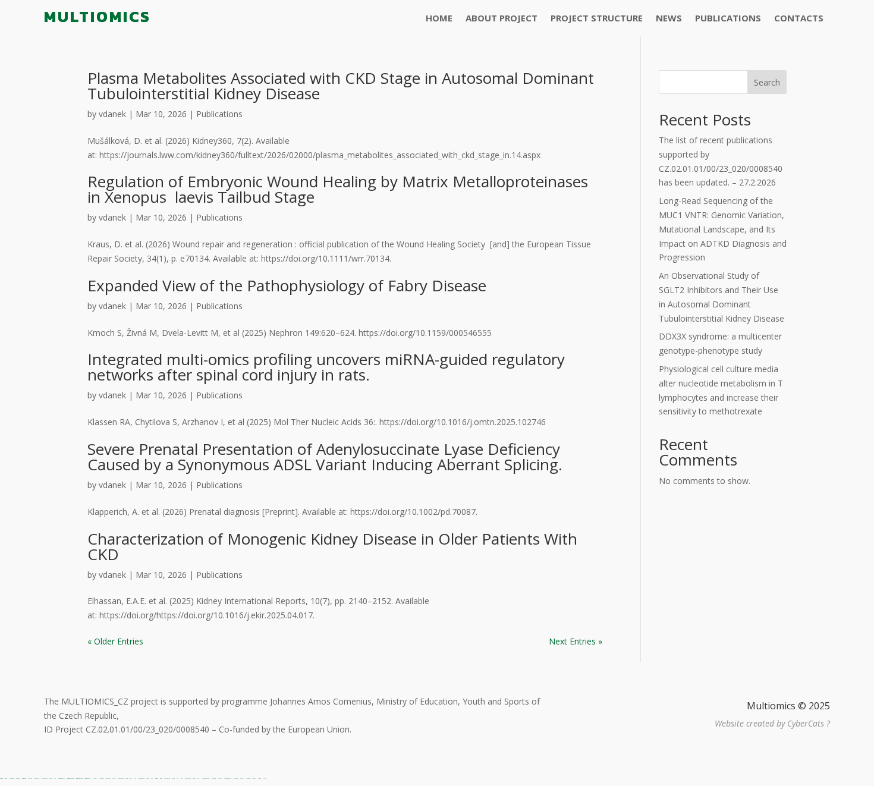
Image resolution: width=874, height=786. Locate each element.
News (669, 19)
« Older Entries (115, 641)
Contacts (798, 19)
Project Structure (597, 19)
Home (439, 19)
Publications (728, 19)
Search (767, 82)
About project (501, 19)
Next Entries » (575, 641)
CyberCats (805, 723)
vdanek (112, 114)
